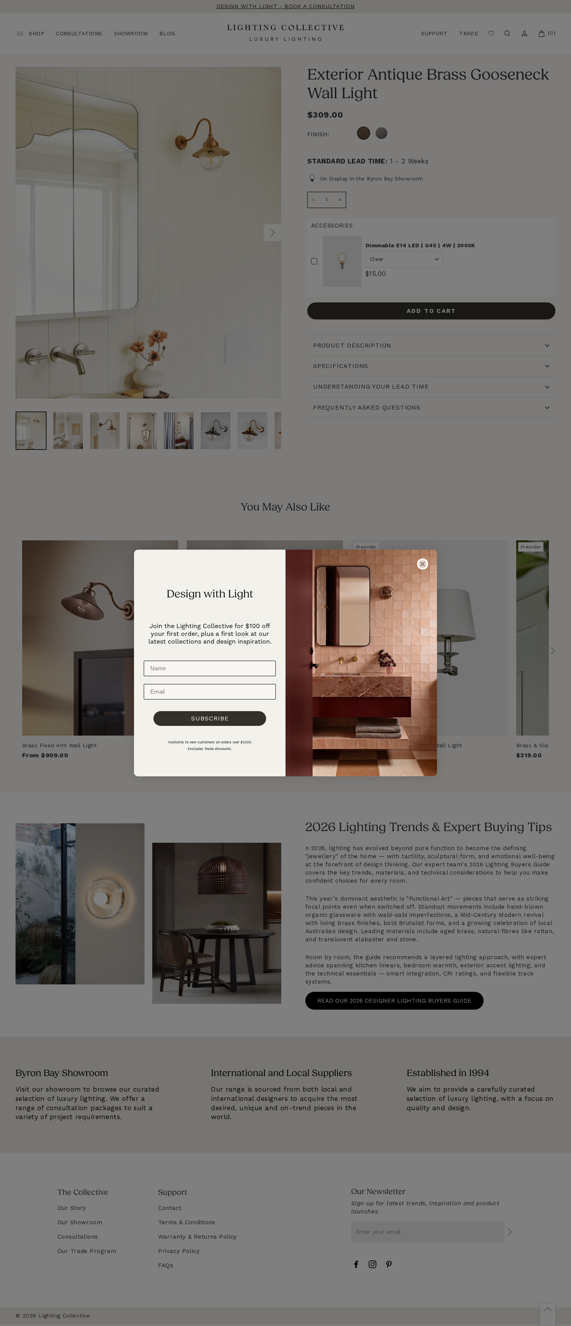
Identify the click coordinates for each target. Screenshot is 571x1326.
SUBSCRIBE (210, 718)
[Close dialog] (422, 564)
